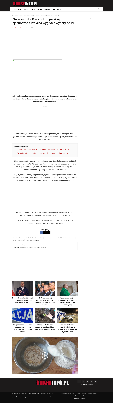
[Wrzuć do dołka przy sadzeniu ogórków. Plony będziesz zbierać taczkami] (45, 315)
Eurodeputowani (23, 237)
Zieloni (27, 240)
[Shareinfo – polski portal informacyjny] (25, 3)
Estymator (15, 237)
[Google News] (95, 381)
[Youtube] (91, 381)
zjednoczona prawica (35, 240)
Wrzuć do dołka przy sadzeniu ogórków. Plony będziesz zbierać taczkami (45, 327)
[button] (99, 9)
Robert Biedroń (63, 237)
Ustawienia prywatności (79, 398)
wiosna (14, 240)
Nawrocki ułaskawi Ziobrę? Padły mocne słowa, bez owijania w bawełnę (22, 300)
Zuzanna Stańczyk (19, 27)
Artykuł (20, 15)
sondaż (73, 237)
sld (69, 237)
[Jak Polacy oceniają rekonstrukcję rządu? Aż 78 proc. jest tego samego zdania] (45, 288)
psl (58, 237)
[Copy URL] (48, 232)
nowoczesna (47, 237)
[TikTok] (83, 381)
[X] (45, 232)
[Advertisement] (45, 45)
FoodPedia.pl (91, 384)
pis (52, 237)
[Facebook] (41, 232)
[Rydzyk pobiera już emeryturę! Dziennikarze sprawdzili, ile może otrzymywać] (67, 288)
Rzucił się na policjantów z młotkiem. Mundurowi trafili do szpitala (43, 149)
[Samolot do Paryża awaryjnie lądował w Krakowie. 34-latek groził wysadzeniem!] (67, 315)
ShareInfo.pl (15, 15)
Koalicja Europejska (32, 237)
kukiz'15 (40, 237)
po (55, 237)
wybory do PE (21, 240)
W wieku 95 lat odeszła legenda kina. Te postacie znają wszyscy (42, 153)
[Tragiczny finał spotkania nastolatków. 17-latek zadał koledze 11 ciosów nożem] (22, 315)
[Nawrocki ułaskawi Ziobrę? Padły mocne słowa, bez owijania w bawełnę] (22, 288)
